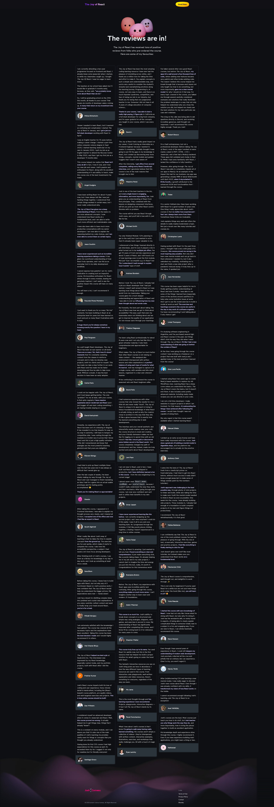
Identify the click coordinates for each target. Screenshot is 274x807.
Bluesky (181, 802)
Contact (181, 799)
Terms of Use (183, 794)
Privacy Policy (183, 797)
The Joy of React (95, 4)
